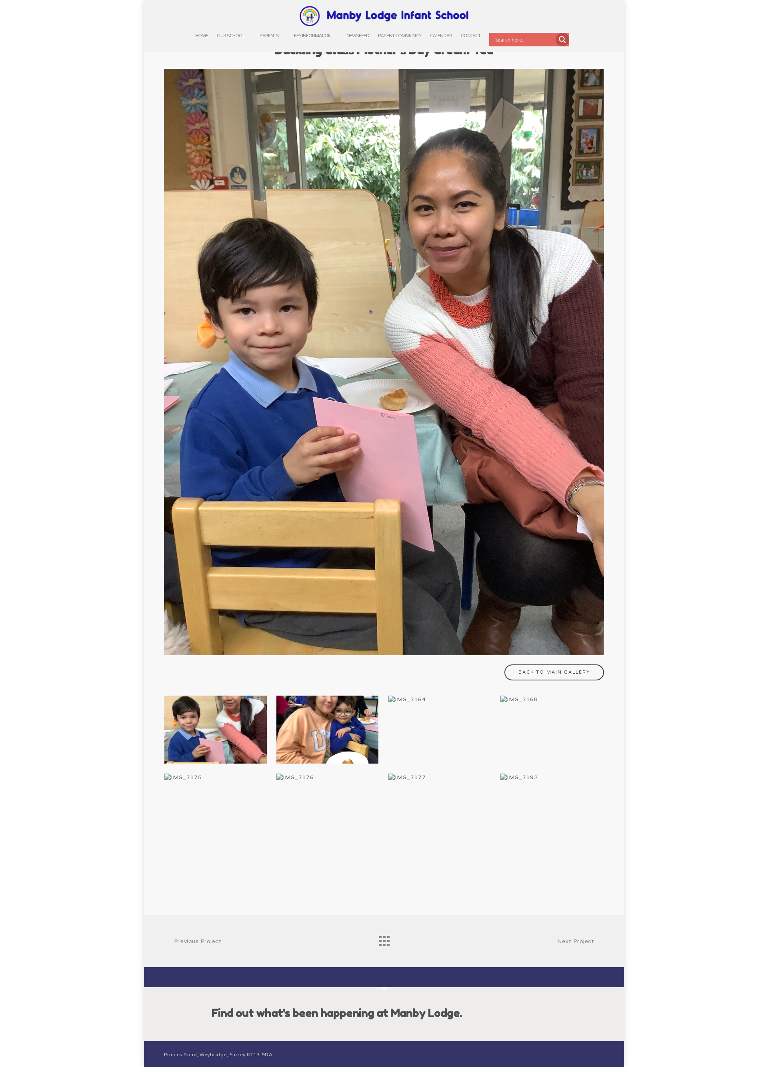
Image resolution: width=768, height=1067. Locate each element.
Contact (470, 35)
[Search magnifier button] (562, 39)
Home (201, 35)
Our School (230, 35)
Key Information (312, 35)
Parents (269, 35)
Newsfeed (357, 35)
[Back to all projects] (384, 939)
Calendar (441, 35)
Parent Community (399, 35)
